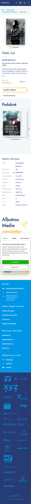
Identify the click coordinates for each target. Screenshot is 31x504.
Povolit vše (15, 262)
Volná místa (6, 319)
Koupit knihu (10, 90)
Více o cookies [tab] (24, 238)
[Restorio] (23, 479)
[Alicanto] (22, 419)
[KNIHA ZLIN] (14, 424)
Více (3, 76)
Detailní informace (9, 95)
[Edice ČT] (7, 440)
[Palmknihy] (23, 440)
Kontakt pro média (8, 311)
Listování (15, 47)
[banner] (5, 3)
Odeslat (7, 272)
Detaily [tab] (14, 238)
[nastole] (22, 397)
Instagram (9, 360)
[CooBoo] (15, 378)
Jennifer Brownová (8, 60)
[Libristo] (8, 479)
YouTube (8, 367)
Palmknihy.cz (6, 335)
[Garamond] (10, 467)
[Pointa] (22, 448)
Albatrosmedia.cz (7, 339)
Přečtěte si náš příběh (9, 323)
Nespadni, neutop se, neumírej (15, 137)
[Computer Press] (7, 406)
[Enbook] (9, 486)
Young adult (10, 10)
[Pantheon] (7, 448)
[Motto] (24, 378)
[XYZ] (10, 388)
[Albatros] (7, 378)
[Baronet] (9, 472)
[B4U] (11, 413)
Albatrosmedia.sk (7, 344)
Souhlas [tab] (5, 238)
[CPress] (8, 419)
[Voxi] (24, 432)
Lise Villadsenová (15, 139)
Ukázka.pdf (19, 172)
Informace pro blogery (9, 315)
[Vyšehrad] (10, 432)
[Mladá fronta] (8, 458)
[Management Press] (24, 406)
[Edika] (8, 397)
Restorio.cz (6, 348)
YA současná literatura (9, 12)
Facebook (9, 363)
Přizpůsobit (14, 267)
